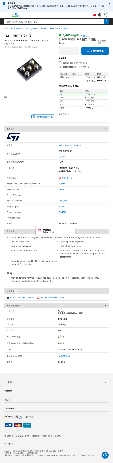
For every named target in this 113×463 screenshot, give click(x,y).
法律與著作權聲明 (23, 436)
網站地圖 (58, 436)
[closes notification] (109, 3)
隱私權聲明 (8, 436)
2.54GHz (63, 212)
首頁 (6, 28)
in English (8, 444)
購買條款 (36, 436)
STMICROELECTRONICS (70, 145)
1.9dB (61, 189)
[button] (7, 15)
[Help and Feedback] (105, 455)
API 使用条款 (47, 436)
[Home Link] (18, 15)
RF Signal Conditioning (36, 28)
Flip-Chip (63, 201)
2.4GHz (62, 206)
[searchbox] (54, 21)
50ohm (62, 183)
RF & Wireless (17, 28)
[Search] (106, 21)
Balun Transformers (58, 28)
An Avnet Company (12, 451)
